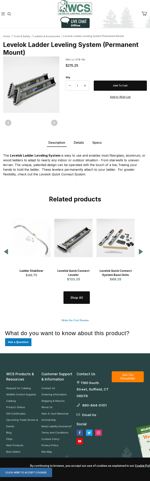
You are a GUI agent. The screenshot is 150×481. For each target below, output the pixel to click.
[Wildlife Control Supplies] (75, 7)
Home (6, 36)
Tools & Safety (21, 36)
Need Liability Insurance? (56, 426)
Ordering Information (54, 394)
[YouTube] (80, 441)
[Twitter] (89, 433)
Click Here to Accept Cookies (26, 472)
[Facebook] (80, 433)
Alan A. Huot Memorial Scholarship (54, 417)
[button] (6, 252)
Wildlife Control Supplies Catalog (21, 397)
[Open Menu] (3, 14)
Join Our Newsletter (127, 376)
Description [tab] (56, 142)
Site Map (46, 451)
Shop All (77, 298)
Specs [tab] (97, 142)
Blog (9, 432)
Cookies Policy (50, 439)
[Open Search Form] (9, 14)
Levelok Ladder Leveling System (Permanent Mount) (93, 36)
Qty (68, 77)
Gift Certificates (16, 413)
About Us (47, 407)
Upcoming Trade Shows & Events (22, 423)
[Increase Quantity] (85, 86)
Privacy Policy (49, 445)
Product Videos (15, 407)
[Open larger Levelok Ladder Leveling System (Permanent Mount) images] (31, 85)
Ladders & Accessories (46, 36)
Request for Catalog (18, 388)
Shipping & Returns (53, 400)
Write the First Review (75, 320)
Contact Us (48, 388)
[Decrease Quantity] (70, 86)
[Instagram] (98, 433)
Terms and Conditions (54, 432)
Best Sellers (13, 451)
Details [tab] (79, 142)
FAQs (9, 439)
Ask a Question (18, 342)
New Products (14, 445)
